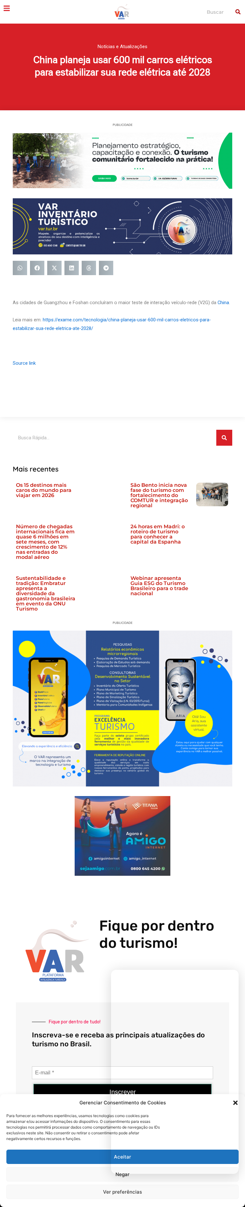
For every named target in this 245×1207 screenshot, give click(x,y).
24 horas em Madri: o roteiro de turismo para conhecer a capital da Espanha (157, 534)
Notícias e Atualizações (122, 46)
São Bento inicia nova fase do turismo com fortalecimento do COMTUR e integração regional (159, 495)
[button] (20, 268)
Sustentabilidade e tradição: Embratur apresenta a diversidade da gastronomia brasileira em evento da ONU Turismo (45, 593)
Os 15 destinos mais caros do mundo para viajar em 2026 (43, 490)
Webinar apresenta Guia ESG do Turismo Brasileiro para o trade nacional (159, 585)
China (223, 302)
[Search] (238, 12)
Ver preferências (122, 1192)
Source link (24, 363)
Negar (122, 1174)
